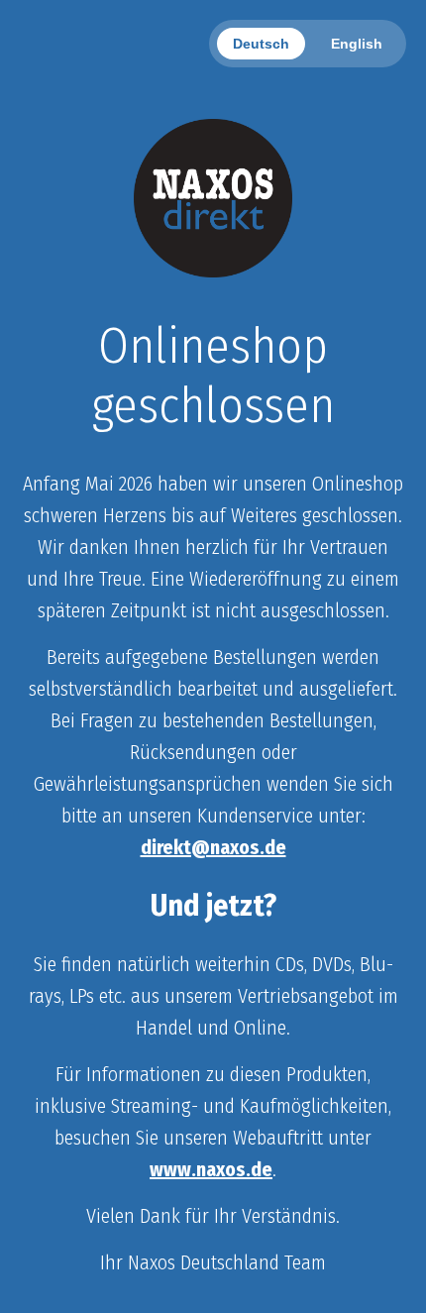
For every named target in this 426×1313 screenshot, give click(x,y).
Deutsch (261, 44)
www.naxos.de (211, 1169)
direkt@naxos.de (213, 847)
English (356, 44)
